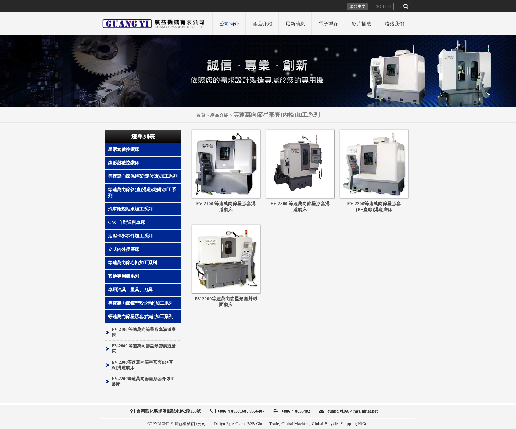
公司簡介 (229, 23)
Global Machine (295, 423)
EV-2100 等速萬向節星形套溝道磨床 (144, 332)
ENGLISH (383, 6)
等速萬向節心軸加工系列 (132, 262)
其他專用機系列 (123, 276)
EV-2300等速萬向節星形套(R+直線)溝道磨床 (142, 365)
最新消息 (295, 23)
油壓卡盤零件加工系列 (130, 235)
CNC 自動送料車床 (126, 222)
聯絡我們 (394, 23)
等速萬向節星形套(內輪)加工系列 (140, 316)
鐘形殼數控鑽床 (123, 162)
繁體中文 (358, 6)
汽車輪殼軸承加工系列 (130, 209)
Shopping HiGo (354, 423)
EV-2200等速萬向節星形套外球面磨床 (143, 381)
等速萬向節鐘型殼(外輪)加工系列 (140, 303)
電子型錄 (328, 23)
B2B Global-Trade (263, 423)
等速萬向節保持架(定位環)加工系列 (143, 176)
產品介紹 (262, 23)
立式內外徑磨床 (123, 249)
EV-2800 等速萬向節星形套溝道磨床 (144, 348)
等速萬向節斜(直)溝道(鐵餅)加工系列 (142, 192)
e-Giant (238, 423)
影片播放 (361, 23)
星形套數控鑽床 (123, 149)
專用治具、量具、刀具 (130, 289)
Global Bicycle (325, 423)
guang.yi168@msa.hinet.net (352, 411)
